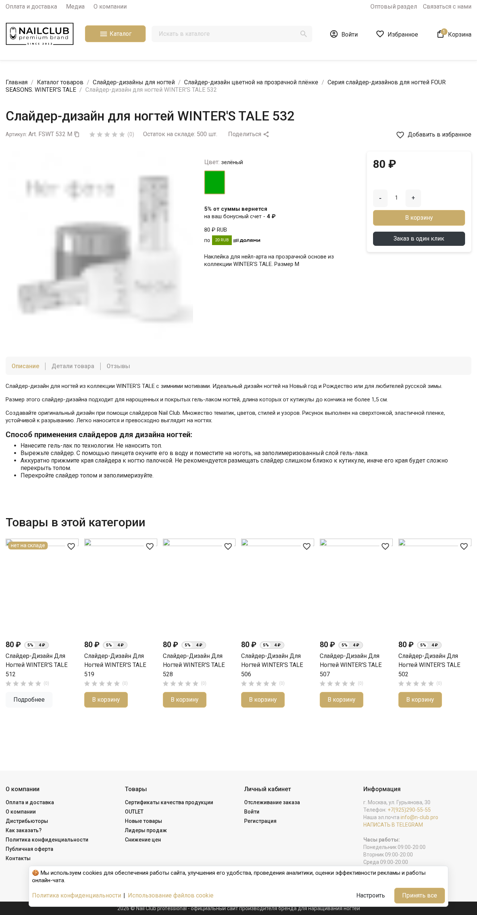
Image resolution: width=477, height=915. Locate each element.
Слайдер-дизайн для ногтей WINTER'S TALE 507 (351, 665)
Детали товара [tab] (72, 366)
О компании (110, 6)
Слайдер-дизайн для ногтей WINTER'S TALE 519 (115, 665)
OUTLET (134, 812)
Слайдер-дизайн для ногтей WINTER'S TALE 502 (429, 665)
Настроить (370, 895)
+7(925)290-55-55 (409, 810)
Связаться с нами (447, 6)
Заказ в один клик (419, 238)
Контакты (18, 858)
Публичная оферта (29, 849)
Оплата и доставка (31, 6)
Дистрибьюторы (27, 821)
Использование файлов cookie (171, 895)
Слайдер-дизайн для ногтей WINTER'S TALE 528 (194, 665)
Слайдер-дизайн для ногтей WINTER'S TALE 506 (272, 665)
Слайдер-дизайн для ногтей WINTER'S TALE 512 (36, 665)
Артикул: (16, 134)
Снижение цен (143, 840)
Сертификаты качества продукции (169, 802)
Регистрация (260, 821)
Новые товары (143, 821)
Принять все (419, 895)
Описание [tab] (25, 366)
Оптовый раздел (393, 6)
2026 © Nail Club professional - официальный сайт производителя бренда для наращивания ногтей (238, 908)
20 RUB (222, 240)
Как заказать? (24, 830)
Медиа (75, 6)
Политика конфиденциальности (47, 840)
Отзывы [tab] (118, 366)
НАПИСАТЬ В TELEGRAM (393, 825)
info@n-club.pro (419, 817)
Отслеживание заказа (272, 802)
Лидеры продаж (146, 830)
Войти (251, 812)
